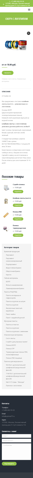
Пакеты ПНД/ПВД (10, 292)
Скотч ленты (12, 79)
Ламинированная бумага (15, 288)
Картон (8, 275)
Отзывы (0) (6, 96)
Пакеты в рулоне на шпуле (15, 301)
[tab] (16, 90)
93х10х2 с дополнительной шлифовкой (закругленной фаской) (15, 367)
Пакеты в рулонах (12, 328)
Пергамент (10, 255)
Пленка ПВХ (17, 212)
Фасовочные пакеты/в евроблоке (14, 309)
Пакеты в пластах (12, 325)
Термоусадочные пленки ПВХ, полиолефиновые (17, 353)
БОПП (8, 282)
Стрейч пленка (19, 184)
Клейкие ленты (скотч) (22, 198)
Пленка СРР (10, 349)
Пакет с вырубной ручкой (15, 318)
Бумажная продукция (12, 251)
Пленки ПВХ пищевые (14, 358)
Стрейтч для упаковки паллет (16, 342)
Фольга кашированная (14, 285)
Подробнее (18, 191)
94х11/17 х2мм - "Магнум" (15, 382)
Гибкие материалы (11, 278)
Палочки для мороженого (13, 361)
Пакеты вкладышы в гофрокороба (13, 296)
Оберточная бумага (13, 271)
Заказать (7, 73)
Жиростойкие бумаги (13, 268)
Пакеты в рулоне (12, 305)
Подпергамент (11, 264)
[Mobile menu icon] (29, 10)
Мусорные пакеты (10, 321)
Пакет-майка (10, 314)
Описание (6, 92)
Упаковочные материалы (13, 335)
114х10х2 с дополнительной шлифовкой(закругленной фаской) (16, 376)
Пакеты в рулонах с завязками (17, 331)
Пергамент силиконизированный (14, 259)
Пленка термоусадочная (19, 226)
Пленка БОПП (11, 345)
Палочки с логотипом (14, 386)
